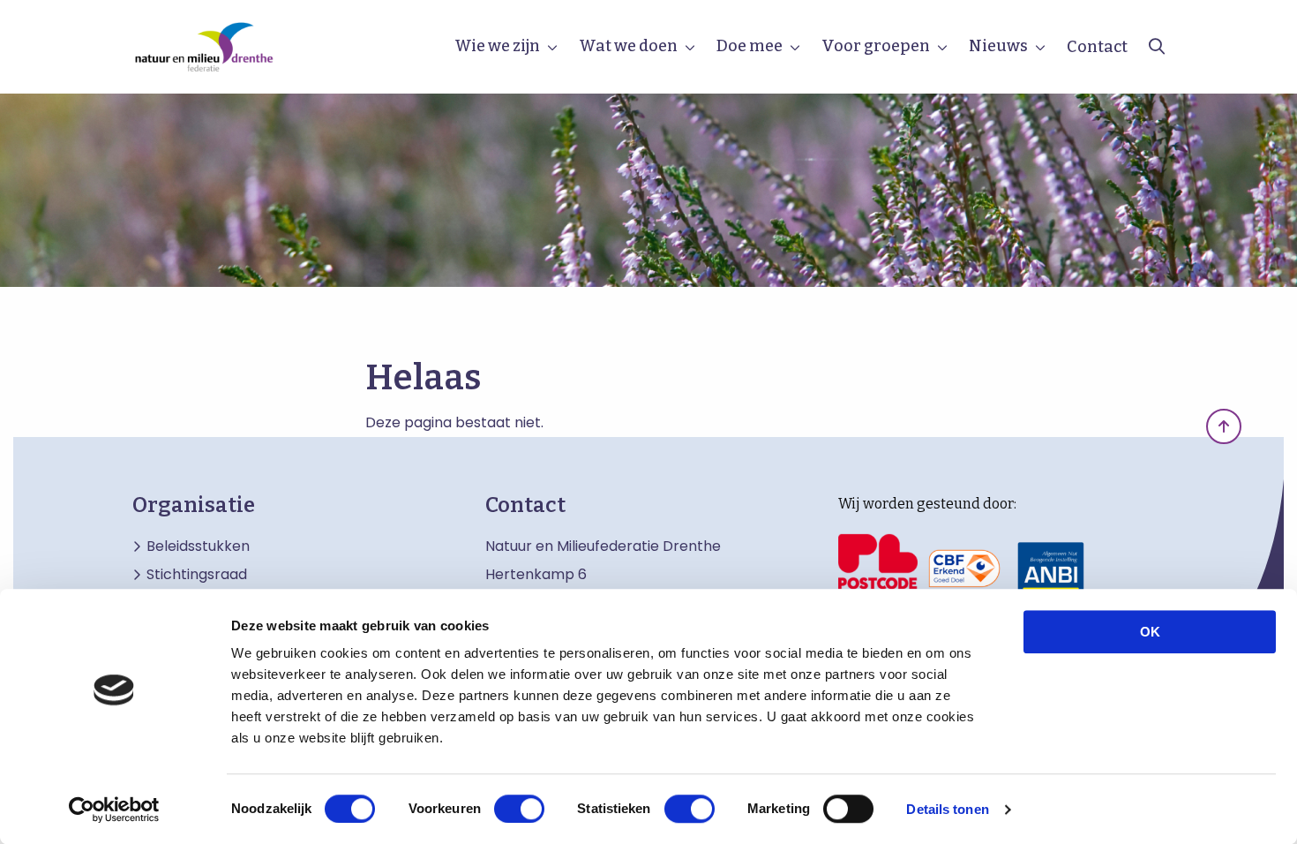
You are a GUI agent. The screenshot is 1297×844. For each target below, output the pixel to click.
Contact (1097, 47)
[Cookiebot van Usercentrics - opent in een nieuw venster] (114, 809)
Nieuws (998, 46)
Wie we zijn (497, 46)
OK (1150, 631)
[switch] (519, 809)
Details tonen (947, 809)
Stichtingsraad (196, 575)
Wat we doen (628, 46)
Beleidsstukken (198, 546)
